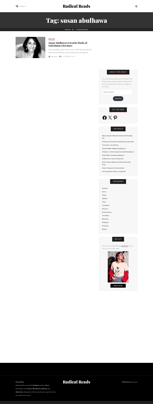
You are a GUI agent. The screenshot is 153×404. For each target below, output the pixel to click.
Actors (104, 192)
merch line (124, 246)
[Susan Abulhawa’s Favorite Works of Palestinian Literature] (30, 47)
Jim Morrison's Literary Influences (113, 159)
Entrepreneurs (107, 212)
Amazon (29, 389)
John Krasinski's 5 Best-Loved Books (114, 171)
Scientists (105, 226)
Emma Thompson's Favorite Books (113, 168)
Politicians (105, 222)
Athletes (105, 198)
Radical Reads (76, 6)
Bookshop (44, 389)
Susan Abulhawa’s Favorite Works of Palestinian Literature (68, 44)
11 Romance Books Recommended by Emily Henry (118, 141)
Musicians (105, 219)
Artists (104, 195)
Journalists (105, 215)
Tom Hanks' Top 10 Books (110, 145)
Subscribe (118, 98)
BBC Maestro (36, 389)
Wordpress (36, 385)
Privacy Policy (20, 382)
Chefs (104, 202)
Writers (52, 39)
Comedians (105, 205)
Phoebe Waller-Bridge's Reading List (114, 148)
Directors (105, 209)
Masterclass (19, 392)
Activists (105, 188)
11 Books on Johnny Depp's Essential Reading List (118, 152)
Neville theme (126, 382)
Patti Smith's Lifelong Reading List (113, 155)
